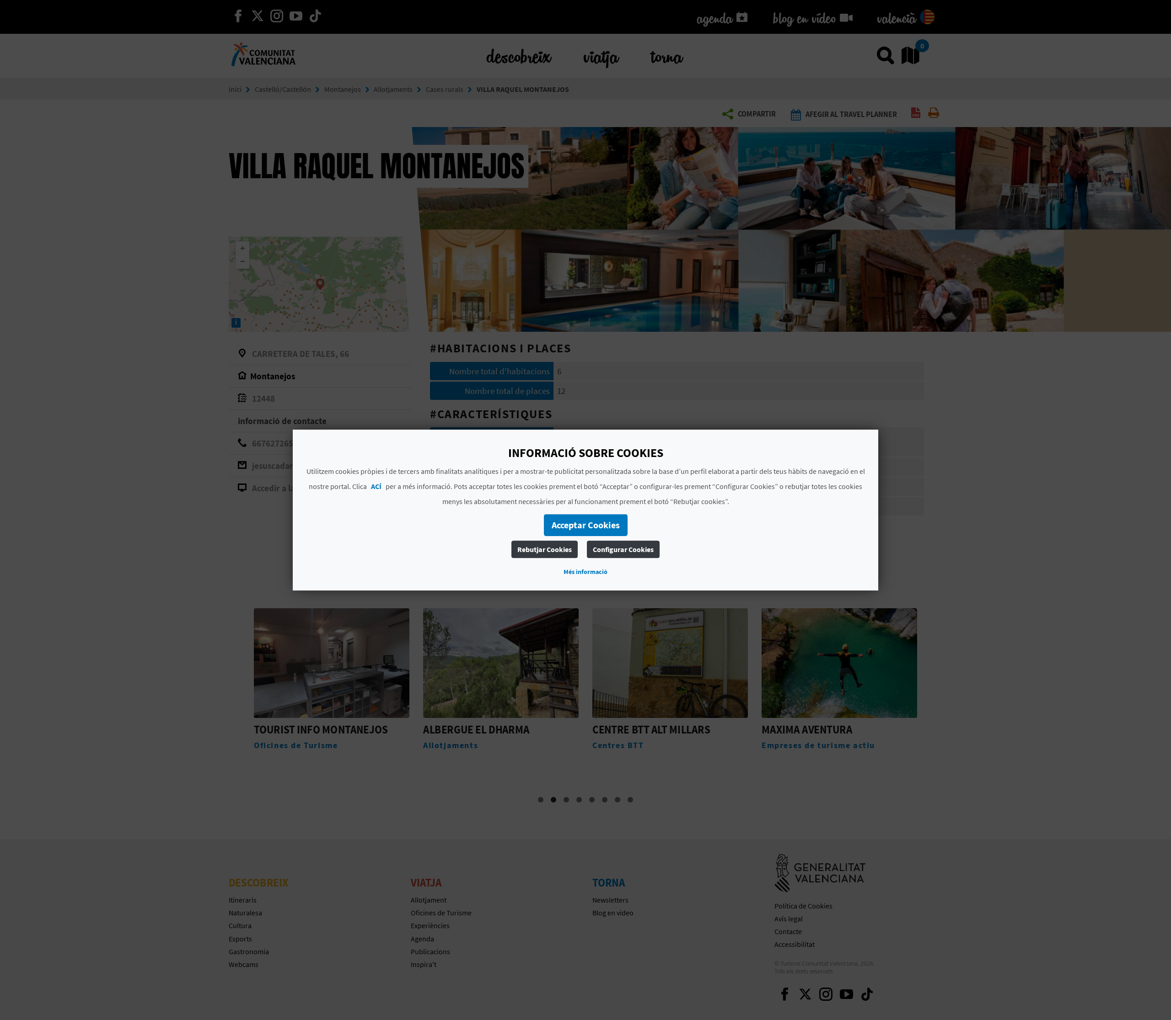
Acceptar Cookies (586, 525)
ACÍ (376, 486)
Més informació (585, 572)
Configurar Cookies (623, 549)
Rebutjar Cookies (544, 549)
